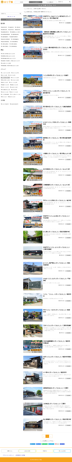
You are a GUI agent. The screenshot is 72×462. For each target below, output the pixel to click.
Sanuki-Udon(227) (14, 104)
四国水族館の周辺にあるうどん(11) (9, 58)
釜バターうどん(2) (14, 92)
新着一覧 (9, 16)
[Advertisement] (47, 67)
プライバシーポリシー (8, 455)
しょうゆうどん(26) (6, 77)
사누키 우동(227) (5, 104)
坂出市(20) (12, 29)
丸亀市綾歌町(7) (5, 36)
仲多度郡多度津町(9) (6, 34)
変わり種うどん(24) (6, 80)
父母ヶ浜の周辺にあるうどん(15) (8, 53)
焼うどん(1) (4, 96)
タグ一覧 (13, 16)
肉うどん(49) (4, 75)
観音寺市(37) (4, 27)
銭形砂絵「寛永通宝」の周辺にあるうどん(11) (11, 60)
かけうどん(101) (16, 72)
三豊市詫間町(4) (15, 41)
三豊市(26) (18, 27)
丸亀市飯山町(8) (15, 34)
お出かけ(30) (27, 451)
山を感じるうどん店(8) (6, 63)
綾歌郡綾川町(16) (5, 32)
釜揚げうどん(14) (5, 84)
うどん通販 (49, 2)
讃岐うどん (9, 451)
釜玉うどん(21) (5, 82)
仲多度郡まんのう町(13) (15, 32)
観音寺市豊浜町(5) (5, 41)
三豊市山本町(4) (5, 44)
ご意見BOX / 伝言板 (20, 455)
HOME (21, 2)
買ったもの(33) (62, 451)
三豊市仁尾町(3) (14, 44)
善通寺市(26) (4, 29)
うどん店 (36, 2)
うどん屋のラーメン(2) (16, 94)
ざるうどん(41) (12, 75)
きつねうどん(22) (15, 80)
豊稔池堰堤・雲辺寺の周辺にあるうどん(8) (10, 65)
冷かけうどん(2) (5, 92)
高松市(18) (18, 29)
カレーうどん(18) (13, 82)
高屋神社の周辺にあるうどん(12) (8, 56)
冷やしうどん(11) (5, 87)
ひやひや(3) (14, 89)
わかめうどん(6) (14, 87)
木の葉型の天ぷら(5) (6, 89)
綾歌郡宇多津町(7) (14, 36)
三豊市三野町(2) (5, 46)
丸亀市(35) (12, 27)
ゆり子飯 (8, 1)
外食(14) (45, 451)
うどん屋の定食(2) (5, 94)
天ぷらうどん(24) (15, 77)
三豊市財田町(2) (14, 46)
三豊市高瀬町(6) (15, 39)
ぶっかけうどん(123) (6, 72)
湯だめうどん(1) (12, 96)
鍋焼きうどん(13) (14, 84)
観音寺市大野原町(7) (6, 39)
